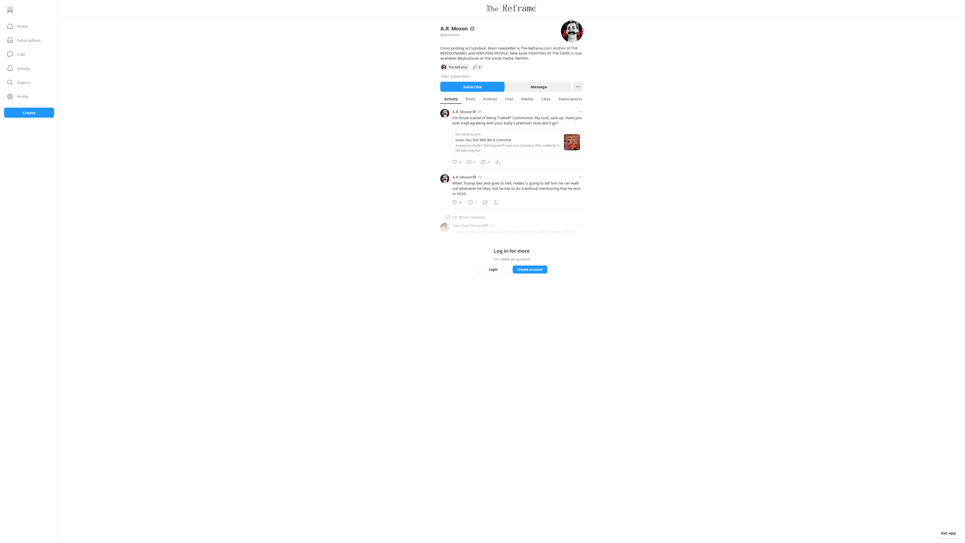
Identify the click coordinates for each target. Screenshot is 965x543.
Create (29, 112)
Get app (948, 532)
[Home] (10, 10)
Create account (530, 269)
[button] (29, 26)
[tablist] (517, 99)
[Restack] (485, 202)
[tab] (451, 99)
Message (539, 86)
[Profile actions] (578, 87)
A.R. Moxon (462, 111)
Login (493, 269)
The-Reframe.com (536, 48)
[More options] (580, 112)
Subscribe (472, 86)
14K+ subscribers (455, 76)
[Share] (497, 162)
